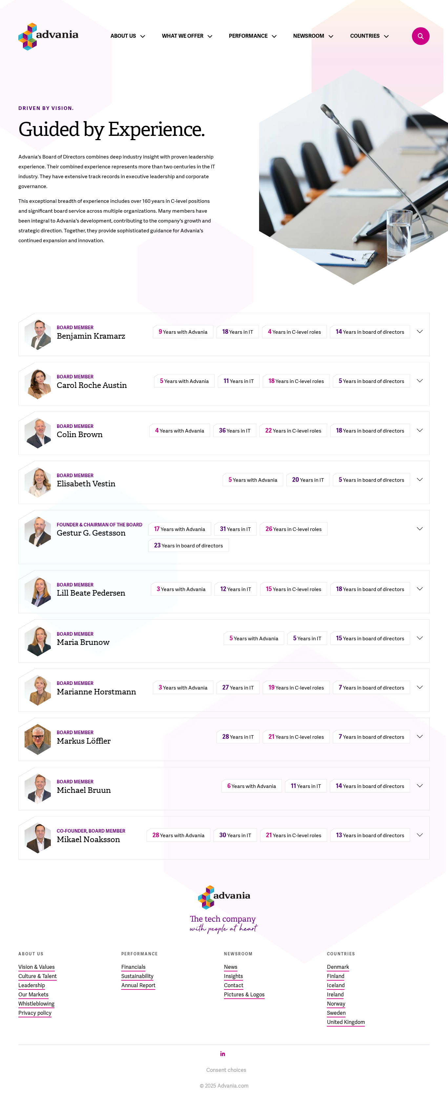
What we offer (182, 35)
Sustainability (137, 976)
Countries (365, 35)
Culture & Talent (37, 976)
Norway (336, 1003)
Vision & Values (36, 967)
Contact (233, 985)
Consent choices (226, 1070)
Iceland (336, 985)
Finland (335, 976)
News (230, 967)
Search (421, 36)
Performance (248, 35)
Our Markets (33, 994)
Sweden (336, 1012)
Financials (133, 967)
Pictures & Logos (244, 994)
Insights (233, 976)
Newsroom (308, 35)
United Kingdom (346, 1022)
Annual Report (138, 985)
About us (123, 35)
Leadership (31, 985)
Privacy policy (34, 1012)
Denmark (338, 967)
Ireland (335, 994)
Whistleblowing (36, 1003)
